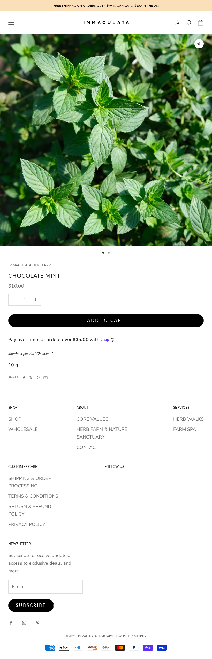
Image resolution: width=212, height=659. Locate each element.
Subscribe (31, 605)
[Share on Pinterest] (38, 378)
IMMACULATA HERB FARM (29, 265)
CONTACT (88, 447)
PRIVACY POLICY (26, 524)
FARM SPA (184, 429)
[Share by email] (45, 378)
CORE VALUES (92, 419)
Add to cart (106, 320)
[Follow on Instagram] (24, 622)
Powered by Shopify (130, 636)
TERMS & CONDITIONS (33, 496)
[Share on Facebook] (24, 378)
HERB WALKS (188, 419)
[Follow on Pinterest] (37, 622)
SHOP (14, 419)
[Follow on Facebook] (10, 622)
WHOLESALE (23, 429)
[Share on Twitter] (31, 378)
